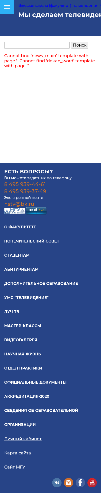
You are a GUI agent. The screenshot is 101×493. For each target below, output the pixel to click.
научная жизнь (22, 354)
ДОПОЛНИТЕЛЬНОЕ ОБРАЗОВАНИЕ (41, 283)
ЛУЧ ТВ (11, 312)
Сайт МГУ (14, 467)
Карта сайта (17, 453)
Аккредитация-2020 (26, 396)
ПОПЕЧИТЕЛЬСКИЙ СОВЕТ (31, 241)
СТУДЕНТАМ (17, 255)
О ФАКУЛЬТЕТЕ (20, 227)
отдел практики (23, 368)
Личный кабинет (23, 438)
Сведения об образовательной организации (41, 417)
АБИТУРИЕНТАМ (21, 269)
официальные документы (35, 382)
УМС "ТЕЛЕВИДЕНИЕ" (26, 297)
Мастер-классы (22, 326)
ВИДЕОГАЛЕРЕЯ (20, 340)
